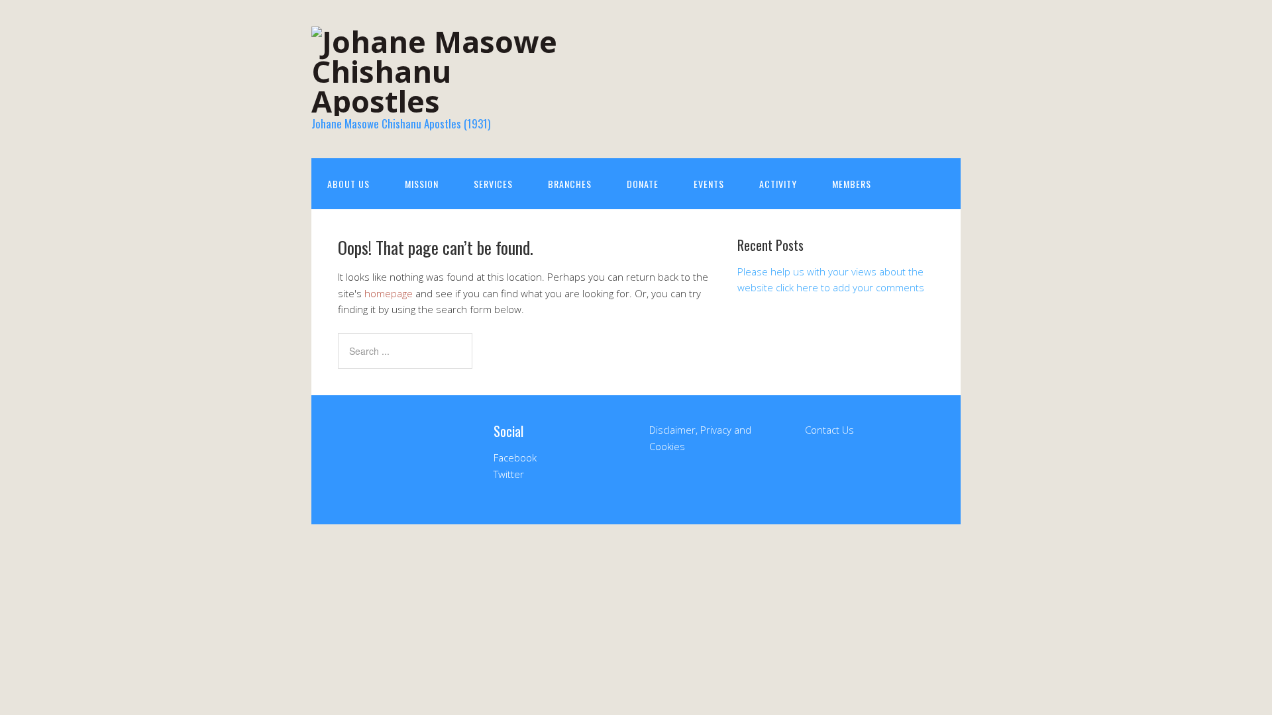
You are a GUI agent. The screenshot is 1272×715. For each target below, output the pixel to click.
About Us (348, 184)
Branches (570, 184)
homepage (388, 293)
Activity (778, 184)
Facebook (515, 457)
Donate (643, 184)
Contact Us (829, 429)
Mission (422, 184)
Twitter (509, 474)
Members (851, 184)
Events (709, 184)
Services (493, 184)
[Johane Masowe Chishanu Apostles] (443, 101)
